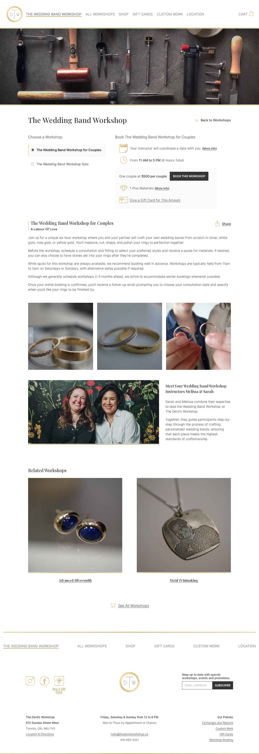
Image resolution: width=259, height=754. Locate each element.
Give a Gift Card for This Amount (155, 200)
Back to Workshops (216, 120)
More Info (209, 148)
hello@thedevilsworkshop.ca (129, 734)
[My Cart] (243, 14)
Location (195, 14)
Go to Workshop (75, 590)
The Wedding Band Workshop (54, 14)
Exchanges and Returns (217, 722)
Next (228, 335)
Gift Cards (143, 14)
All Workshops (100, 14)
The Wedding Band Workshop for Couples (68, 150)
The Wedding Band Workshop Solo (62, 164)
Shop (123, 14)
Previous (30, 335)
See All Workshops (133, 606)
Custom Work (170, 14)
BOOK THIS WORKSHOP (189, 176)
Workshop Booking (221, 739)
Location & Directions (40, 734)
